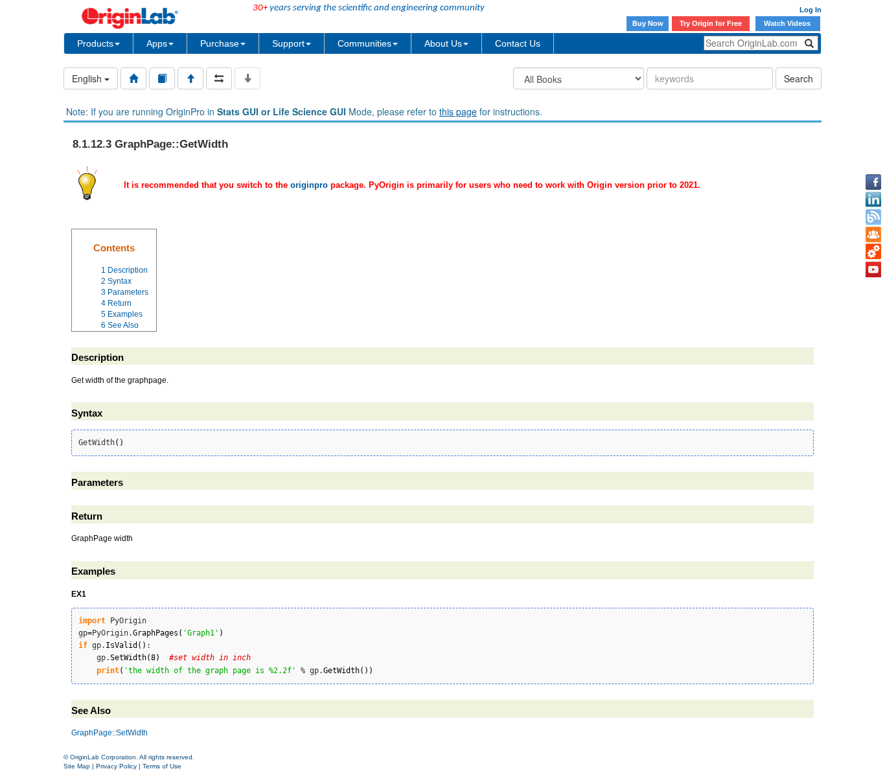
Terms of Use (162, 766)
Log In (810, 10)
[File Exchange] (873, 252)
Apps (156, 43)
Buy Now (647, 23)
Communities (364, 43)
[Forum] (873, 234)
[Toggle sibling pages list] (219, 78)
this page (458, 111)
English (88, 78)
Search (798, 78)
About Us (443, 43)
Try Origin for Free (711, 23)
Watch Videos (788, 23)
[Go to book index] (162, 78)
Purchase (219, 43)
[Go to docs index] (133, 78)
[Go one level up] (190, 78)
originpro (309, 185)
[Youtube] (873, 269)
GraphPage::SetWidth (109, 732)
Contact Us (517, 43)
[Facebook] (873, 182)
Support (288, 43)
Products (95, 43)
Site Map (76, 766)
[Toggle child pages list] (247, 78)
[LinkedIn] (873, 199)
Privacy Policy (116, 766)
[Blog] (873, 217)
